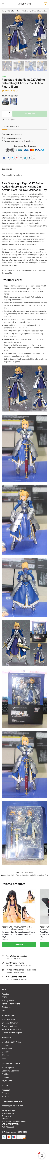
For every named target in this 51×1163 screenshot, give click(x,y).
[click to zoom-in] (24, 37)
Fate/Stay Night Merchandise (33, 875)
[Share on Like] (4, 157)
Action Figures (16, 875)
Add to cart (30, 113)
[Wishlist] (32, 893)
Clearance (6, 1052)
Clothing (5, 1074)
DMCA (4, 997)
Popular (5, 1045)
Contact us (6, 1007)
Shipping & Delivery (10, 1023)
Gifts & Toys (11, 11)
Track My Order (8, 1019)
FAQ (3, 1010)
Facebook (6, 1090)
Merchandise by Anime (11, 1042)
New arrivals (7, 1048)
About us (5, 994)
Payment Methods (9, 1026)
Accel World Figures (10, 926)
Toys (18, 11)
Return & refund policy (11, 1029)
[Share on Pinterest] (17, 157)
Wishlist (5, 1055)
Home (4, 11)
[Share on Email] (21, 157)
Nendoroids (44, 930)
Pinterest (5, 1093)
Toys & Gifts (7, 1081)
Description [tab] (7, 169)
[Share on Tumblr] (29, 157)
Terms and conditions (11, 1004)
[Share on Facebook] (8, 157)
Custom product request (12, 1033)
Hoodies (5, 1077)
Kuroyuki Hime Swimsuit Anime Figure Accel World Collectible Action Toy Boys (18, 934)
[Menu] (5, 4)
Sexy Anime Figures (17, 930)
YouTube (5, 1096)
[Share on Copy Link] (34, 157)
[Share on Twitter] (12, 157)
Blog (4, 1058)
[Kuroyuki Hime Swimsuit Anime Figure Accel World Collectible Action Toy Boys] (19, 906)
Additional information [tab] (12, 175)
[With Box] (5, 101)
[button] (10, 112)
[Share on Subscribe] (25, 157)
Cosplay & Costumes (10, 1071)
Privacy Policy (8, 1000)
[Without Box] (13, 101)
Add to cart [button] (19, 944)
